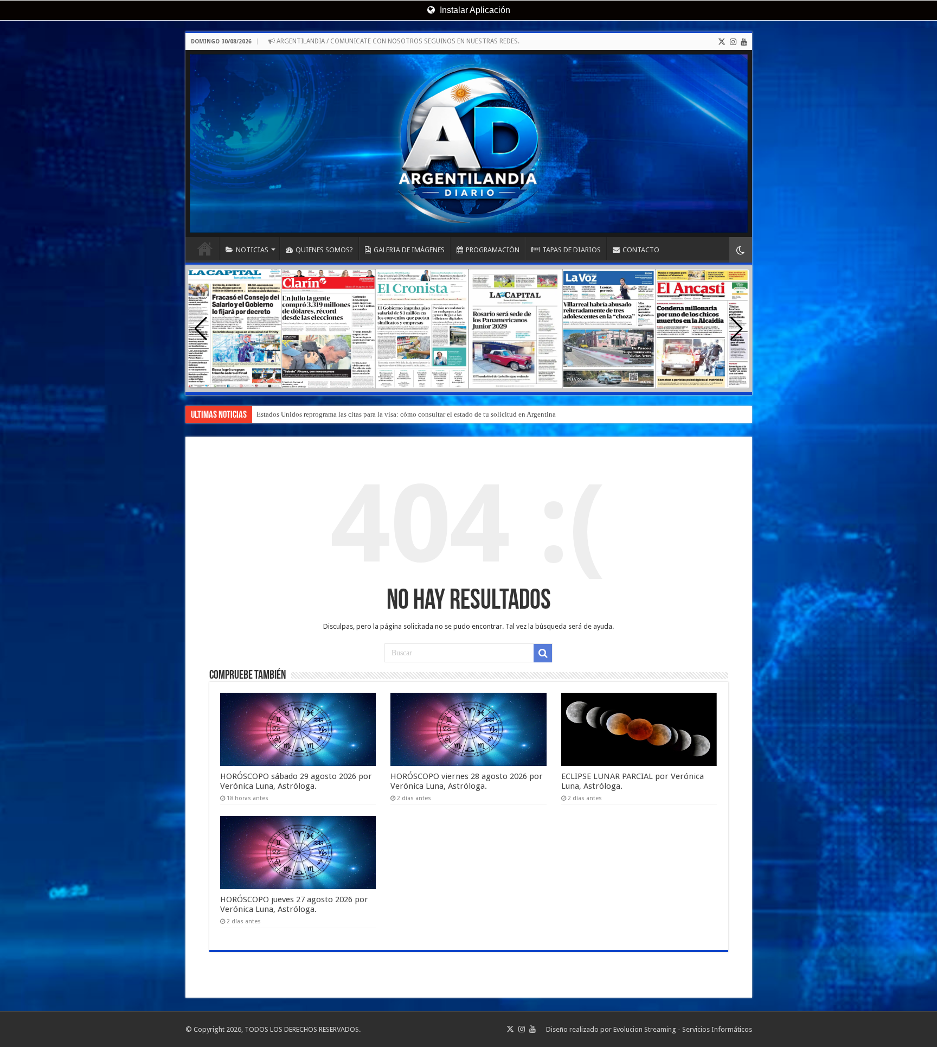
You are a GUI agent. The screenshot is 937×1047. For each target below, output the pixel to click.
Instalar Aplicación (474, 10)
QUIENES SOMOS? (324, 250)
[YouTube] (744, 41)
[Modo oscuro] (740, 250)
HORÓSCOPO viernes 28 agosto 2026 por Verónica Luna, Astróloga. (466, 781)
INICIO (205, 248)
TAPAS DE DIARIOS (571, 250)
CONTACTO (640, 250)
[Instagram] (733, 41)
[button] (736, 329)
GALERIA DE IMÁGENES (409, 250)
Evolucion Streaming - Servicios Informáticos (682, 1029)
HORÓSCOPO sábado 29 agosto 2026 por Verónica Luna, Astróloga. (296, 781)
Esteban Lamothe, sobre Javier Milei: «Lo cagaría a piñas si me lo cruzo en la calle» (379, 414)
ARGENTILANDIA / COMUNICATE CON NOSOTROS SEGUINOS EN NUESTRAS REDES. (397, 41)
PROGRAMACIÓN (492, 250)
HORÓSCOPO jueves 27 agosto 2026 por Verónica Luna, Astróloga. (294, 904)
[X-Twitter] (722, 41)
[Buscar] (543, 653)
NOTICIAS (252, 250)
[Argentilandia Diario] (468, 143)
